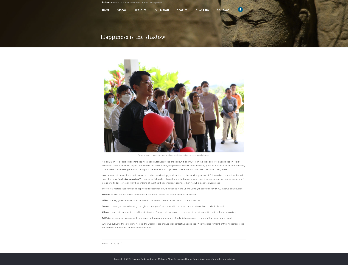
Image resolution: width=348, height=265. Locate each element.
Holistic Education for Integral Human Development (137, 2)
